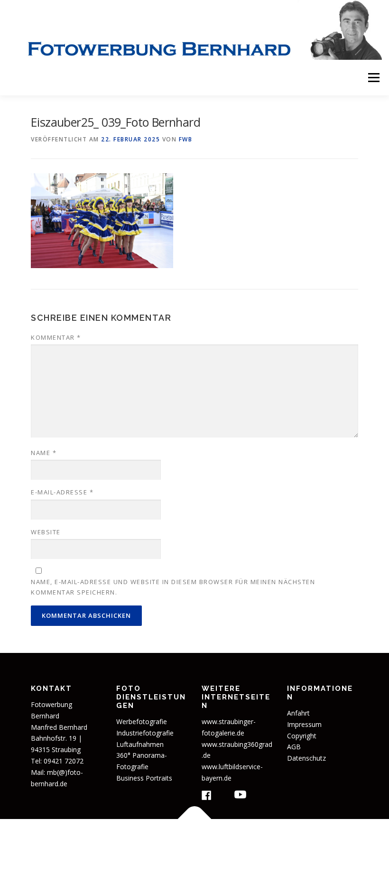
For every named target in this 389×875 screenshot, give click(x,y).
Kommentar (56, 337)
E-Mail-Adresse (62, 492)
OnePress (286, 841)
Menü (373, 77)
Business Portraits (144, 777)
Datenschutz (306, 758)
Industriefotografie (145, 732)
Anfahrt (298, 712)
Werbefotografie (141, 721)
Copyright (301, 735)
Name (43, 452)
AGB (294, 746)
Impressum (304, 724)
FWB (186, 139)
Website (46, 532)
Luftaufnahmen (140, 744)
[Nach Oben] (195, 819)
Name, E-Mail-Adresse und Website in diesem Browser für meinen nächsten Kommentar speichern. (173, 586)
